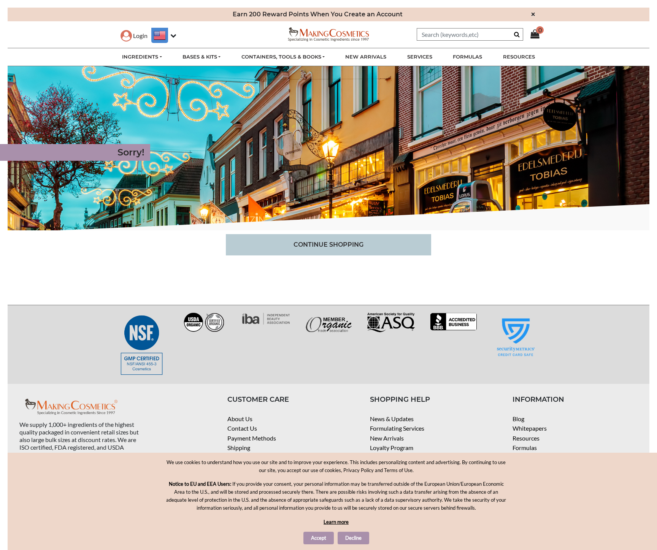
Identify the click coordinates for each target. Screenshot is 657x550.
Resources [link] (519, 57)
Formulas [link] (467, 57)
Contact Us (242, 428)
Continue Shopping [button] (328, 244)
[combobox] (470, 34)
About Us (239, 418)
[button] (134, 35)
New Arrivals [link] (365, 57)
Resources (526, 438)
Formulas (525, 447)
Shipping (238, 447)
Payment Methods (251, 438)
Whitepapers (530, 428)
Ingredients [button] (140, 57)
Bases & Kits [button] (199, 57)
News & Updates (392, 418)
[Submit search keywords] (517, 34)
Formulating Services (397, 428)
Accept (318, 538)
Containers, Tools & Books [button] (281, 57)
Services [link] (419, 57)
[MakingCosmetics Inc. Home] (328, 33)
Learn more (336, 522)
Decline (353, 538)
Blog (518, 418)
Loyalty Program (391, 447)
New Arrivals (387, 438)
